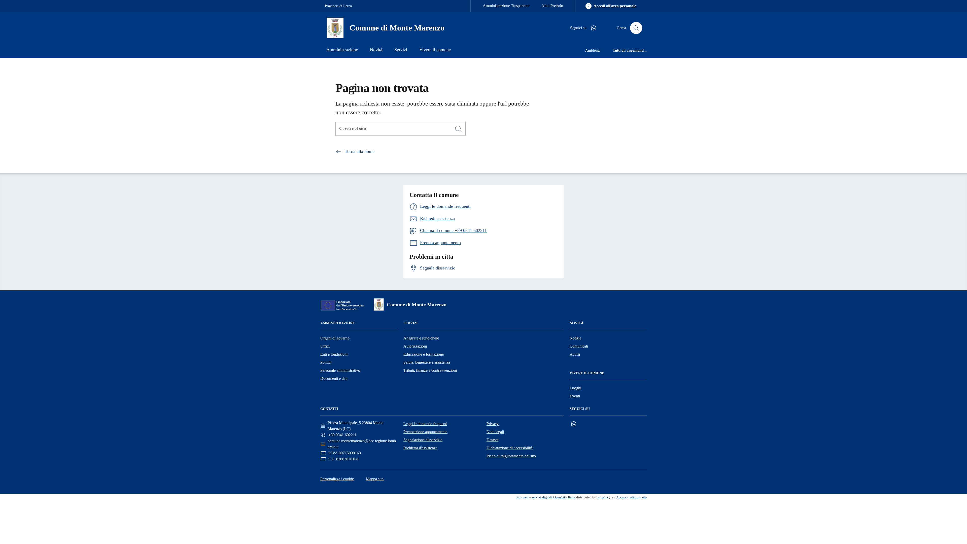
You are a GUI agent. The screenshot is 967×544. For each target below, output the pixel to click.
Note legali (495, 432)
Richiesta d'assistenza (420, 448)
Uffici (325, 346)
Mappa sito (375, 479)
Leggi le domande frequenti (425, 424)
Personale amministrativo (340, 370)
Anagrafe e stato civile (421, 338)
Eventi (575, 396)
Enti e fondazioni (334, 354)
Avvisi (575, 354)
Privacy (493, 424)
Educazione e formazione (423, 354)
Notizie (575, 338)
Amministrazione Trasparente (506, 6)
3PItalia (602, 497)
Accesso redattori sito (631, 497)
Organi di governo (335, 338)
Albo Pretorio (552, 6)
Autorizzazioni (415, 346)
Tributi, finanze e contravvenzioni (430, 370)
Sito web (522, 497)
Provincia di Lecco (338, 6)
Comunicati (579, 346)
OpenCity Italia (564, 497)
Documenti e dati (334, 378)
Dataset (492, 440)
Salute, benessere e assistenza (426, 362)
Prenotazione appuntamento (425, 432)
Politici (325, 362)
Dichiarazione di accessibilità (510, 448)
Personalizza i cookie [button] (337, 479)
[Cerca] (459, 129)
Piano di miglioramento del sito (511, 456)
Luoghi (575, 388)
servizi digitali (542, 497)
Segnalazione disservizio (422, 440)
